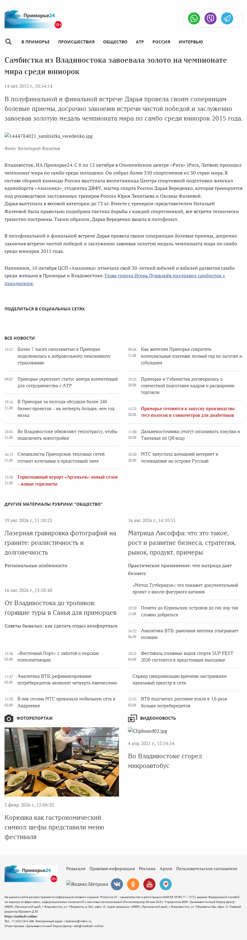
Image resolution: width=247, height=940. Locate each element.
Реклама (147, 868)
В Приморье (35, 42)
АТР (140, 42)
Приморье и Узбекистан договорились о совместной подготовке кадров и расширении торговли (187, 386)
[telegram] (227, 18)
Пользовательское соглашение (206, 868)
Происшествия (76, 42)
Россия (161, 42)
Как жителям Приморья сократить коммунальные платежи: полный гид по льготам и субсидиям (191, 356)
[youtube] (149, 884)
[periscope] (166, 884)
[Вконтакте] (117, 884)
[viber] (211, 18)
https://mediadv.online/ (21, 916)
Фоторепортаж (35, 718)
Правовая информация (112, 868)
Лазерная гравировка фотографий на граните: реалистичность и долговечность (60, 543)
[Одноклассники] (133, 884)
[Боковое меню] (8, 42)
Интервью (191, 42)
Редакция (75, 868)
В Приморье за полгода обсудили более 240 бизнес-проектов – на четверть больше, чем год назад (65, 408)
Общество (115, 42)
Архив (166, 868)
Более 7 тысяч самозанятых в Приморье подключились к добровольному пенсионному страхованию (64, 356)
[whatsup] (194, 18)
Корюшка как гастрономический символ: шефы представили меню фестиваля (54, 827)
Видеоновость (158, 718)
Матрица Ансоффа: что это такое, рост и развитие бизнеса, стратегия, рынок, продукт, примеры (182, 543)
